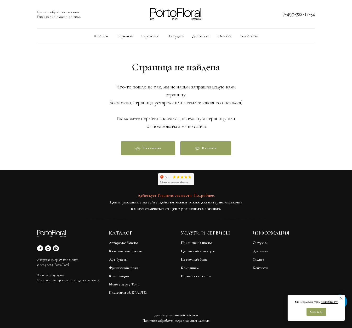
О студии (175, 35)
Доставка (201, 35)
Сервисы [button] (125, 35)
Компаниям (190, 267)
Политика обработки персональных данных (176, 320)
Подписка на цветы (196, 242)
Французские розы (123, 267)
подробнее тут (329, 301)
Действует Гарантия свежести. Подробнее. (176, 195)
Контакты (248, 35)
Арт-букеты (118, 259)
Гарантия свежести (196, 276)
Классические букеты (125, 251)
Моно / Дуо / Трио (124, 284)
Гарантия (150, 35)
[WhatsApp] (56, 248)
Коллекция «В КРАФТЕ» (128, 292)
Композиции (119, 276)
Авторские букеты (123, 242)
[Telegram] (40, 248)
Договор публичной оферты (176, 315)
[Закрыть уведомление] (341, 298)
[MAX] (48, 248)
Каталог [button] (101, 35)
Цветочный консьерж (198, 251)
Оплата (224, 35)
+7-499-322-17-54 (298, 14)
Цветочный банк (194, 259)
